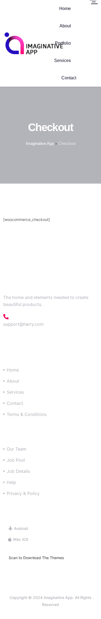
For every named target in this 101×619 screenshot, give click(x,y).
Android (20, 528)
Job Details (18, 471)
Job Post (16, 460)
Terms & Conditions (27, 414)
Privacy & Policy (23, 493)
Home (65, 8)
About (65, 26)
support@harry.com (23, 324)
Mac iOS (20, 539)
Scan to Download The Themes (36, 557)
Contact (68, 78)
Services (62, 60)
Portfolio (63, 43)
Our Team (16, 449)
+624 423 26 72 (30, 317)
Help (11, 482)
